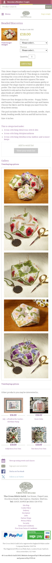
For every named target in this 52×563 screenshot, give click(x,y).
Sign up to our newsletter (18, 466)
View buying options (10, 164)
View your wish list (26, 150)
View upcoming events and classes (22, 461)
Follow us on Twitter (16, 477)
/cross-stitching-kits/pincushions (19, 133)
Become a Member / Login (18, 2)
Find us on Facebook (16, 471)
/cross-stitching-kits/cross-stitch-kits (21, 130)
